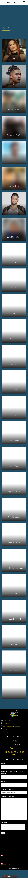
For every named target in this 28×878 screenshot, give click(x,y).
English (8, 876)
